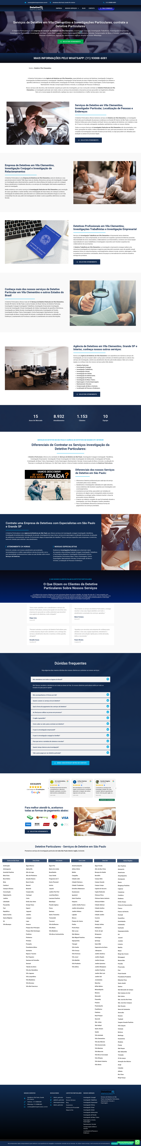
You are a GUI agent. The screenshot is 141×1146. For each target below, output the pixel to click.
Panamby (98, 999)
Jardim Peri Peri (54, 892)
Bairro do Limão (54, 869)
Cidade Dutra (99, 911)
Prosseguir (115, 1143)
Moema (97, 993)
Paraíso (97, 1002)
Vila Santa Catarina (101, 1061)
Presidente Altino (31, 947)
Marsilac (97, 983)
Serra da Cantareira (124, 1009)
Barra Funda (30, 882)
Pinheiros (29, 937)
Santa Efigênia (7, 918)
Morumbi (98, 996)
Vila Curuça (75, 950)
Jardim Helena (76, 911)
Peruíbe (120, 963)
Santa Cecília (7, 914)
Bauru (120, 882)
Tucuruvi (52, 921)
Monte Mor (121, 960)
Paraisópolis (99, 1006)
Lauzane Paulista (54, 898)
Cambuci (6, 885)
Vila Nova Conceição (101, 1055)
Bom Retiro (6, 879)
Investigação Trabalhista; (85, 369)
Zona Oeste (36, 860)
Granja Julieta (99, 924)
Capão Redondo (100, 892)
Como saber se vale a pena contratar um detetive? (48, 724)
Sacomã (97, 1019)
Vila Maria (52, 927)
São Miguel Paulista (78, 937)
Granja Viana (30, 905)
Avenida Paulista (8, 872)
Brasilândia (52, 872)
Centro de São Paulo (13, 860)
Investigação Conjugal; (84, 367)
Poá (119, 970)
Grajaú (97, 921)
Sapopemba (75, 941)
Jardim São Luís (100, 973)
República (6, 911)
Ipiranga (97, 941)
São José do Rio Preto (125, 999)
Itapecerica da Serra (101, 947)
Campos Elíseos (8, 888)
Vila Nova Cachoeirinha (56, 934)
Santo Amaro (99, 1029)
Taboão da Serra (31, 967)
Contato (92, 8)
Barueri (28, 885)
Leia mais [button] (52, 795)
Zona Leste (82, 860)
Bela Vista (6, 875)
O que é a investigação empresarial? (44, 730)
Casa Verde (52, 875)
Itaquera (74, 901)
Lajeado (74, 914)
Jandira (28, 914)
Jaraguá (28, 918)
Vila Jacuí (75, 957)
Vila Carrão (75, 947)
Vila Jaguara (30, 973)
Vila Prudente (76, 963)
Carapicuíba (30, 892)
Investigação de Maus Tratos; (86, 380)
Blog (83, 8)
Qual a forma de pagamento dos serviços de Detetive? (49, 706)
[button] (70, 679)
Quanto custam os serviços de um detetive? (46, 701)
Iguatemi (75, 895)
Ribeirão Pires (122, 980)
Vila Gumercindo (100, 1045)
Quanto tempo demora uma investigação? (46, 747)
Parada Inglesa (53, 905)
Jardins (5, 898)
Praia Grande (122, 973)
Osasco (28, 924)
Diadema (120, 898)
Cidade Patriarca (77, 882)
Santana (51, 911)
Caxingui (29, 895)
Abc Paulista (122, 866)
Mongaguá (121, 957)
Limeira (120, 944)
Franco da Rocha (123, 911)
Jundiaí (120, 941)
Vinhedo (120, 1029)
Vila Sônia (98, 1064)
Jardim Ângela (99, 957)
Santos (120, 986)
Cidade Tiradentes (78, 885)
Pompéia (29, 944)
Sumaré (28, 963)
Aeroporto (121, 869)
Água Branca (30, 866)
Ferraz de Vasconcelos (125, 905)
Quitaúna (29, 950)
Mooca (74, 918)
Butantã (28, 888)
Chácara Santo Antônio (102, 898)
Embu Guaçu (122, 902)
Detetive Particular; (83, 365)
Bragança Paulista (123, 885)
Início (31, 68)
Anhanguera (7, 869)
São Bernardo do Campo (125, 990)
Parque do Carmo (77, 921)
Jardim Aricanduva (78, 908)
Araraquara (121, 879)
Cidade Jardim (99, 914)
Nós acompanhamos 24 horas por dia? (45, 695)
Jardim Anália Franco (78, 905)
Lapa (27, 921)
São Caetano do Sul (124, 993)
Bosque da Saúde (100, 872)
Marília (120, 947)
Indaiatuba (121, 924)
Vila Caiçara (121, 1025)
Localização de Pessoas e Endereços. (88, 388)
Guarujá (120, 915)
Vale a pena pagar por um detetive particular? (47, 753)
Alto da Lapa (30, 872)
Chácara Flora (99, 895)
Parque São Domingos (33, 931)
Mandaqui (52, 901)
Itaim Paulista (76, 898)
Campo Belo (99, 879)
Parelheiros (98, 1009)
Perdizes (29, 934)
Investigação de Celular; (84, 373)
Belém (74, 872)
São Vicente (121, 1006)
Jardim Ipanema (100, 963)
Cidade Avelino (99, 908)
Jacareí (120, 937)
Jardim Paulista (100, 970)
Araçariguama (122, 876)
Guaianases (75, 892)
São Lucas (75, 931)
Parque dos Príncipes (33, 927)
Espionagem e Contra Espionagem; (88, 382)
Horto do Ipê (99, 931)
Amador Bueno (30, 879)
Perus (51, 908)
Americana (121, 872)
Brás (4, 882)
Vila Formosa (76, 954)
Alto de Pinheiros (31, 875)
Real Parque (98, 1015)
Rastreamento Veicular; (84, 384)
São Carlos (121, 996)
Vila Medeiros (53, 931)
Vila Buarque (7, 924)
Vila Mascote (99, 1051)
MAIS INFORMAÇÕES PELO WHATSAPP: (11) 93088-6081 (70, 58)
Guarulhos (121, 918)
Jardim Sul (98, 976)
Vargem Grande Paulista (125, 1022)
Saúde (97, 1032)
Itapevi (28, 908)
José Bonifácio (54, 895)
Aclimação (6, 866)
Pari (4, 908)
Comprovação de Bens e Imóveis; (87, 386)
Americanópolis (77, 866)
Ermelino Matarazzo (78, 888)
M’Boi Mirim (99, 986)
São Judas (98, 1022)
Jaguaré (28, 911)
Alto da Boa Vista (100, 869)
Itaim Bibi (98, 944)
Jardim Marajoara (100, 967)
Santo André (122, 983)
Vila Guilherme (53, 924)
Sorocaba (121, 1012)
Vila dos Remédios (32, 970)
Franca (120, 908)
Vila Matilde (76, 960)
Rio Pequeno (30, 957)
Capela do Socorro (100, 888)
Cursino (97, 918)
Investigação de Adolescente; (86, 375)
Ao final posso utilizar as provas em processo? (47, 712)
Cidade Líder (76, 879)
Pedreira (97, 1012)
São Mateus (75, 934)
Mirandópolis (99, 989)
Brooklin (97, 875)
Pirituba (28, 941)
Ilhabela (120, 1042)
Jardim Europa (99, 960)
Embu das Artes (31, 901)
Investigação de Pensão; (84, 378)
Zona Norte (59, 860)
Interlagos (98, 937)
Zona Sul (105, 860)
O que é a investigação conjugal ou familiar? (46, 735)
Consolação (7, 892)
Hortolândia (121, 921)
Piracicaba (121, 967)
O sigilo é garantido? (39, 718)
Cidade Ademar (100, 905)
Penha (74, 924)
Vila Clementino (100, 1038)
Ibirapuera (98, 934)
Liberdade (6, 901)
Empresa (59, 8)
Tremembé (52, 918)
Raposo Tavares (31, 954)
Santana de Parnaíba (32, 960)
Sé (4, 921)
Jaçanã (51, 888)
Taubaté (120, 1019)
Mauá (119, 951)
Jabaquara (98, 950)
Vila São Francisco (32, 986)
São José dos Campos (125, 1003)
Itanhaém (121, 928)
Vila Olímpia (99, 1058)
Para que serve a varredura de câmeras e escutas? (48, 741)
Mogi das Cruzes (123, 954)
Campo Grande (99, 882)
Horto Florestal (54, 882)
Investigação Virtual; (83, 371)
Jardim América (100, 954)
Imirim (51, 885)
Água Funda (98, 866)
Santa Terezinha (54, 914)
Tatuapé (74, 944)
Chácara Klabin (99, 901)
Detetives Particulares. (105, 463)
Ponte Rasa (75, 927)
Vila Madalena (30, 980)
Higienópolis (7, 895)
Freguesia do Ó (54, 879)
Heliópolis (98, 927)
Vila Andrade (99, 1035)
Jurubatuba (98, 980)
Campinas (121, 892)
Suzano (120, 1016)
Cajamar (120, 889)
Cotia (27, 898)
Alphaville (29, 869)
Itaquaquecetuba (123, 931)
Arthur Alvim (76, 869)
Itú (119, 934)
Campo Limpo (99, 885)
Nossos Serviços (71, 8)
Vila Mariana (99, 1048)
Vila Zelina (75, 967)
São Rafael (98, 1025)
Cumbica (121, 895)
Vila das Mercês (100, 1042)
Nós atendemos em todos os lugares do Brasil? (47, 679)
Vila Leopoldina (31, 976)
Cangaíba (75, 875)
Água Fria (52, 866)
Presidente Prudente (124, 977)
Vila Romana (30, 983)
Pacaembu (6, 905)
